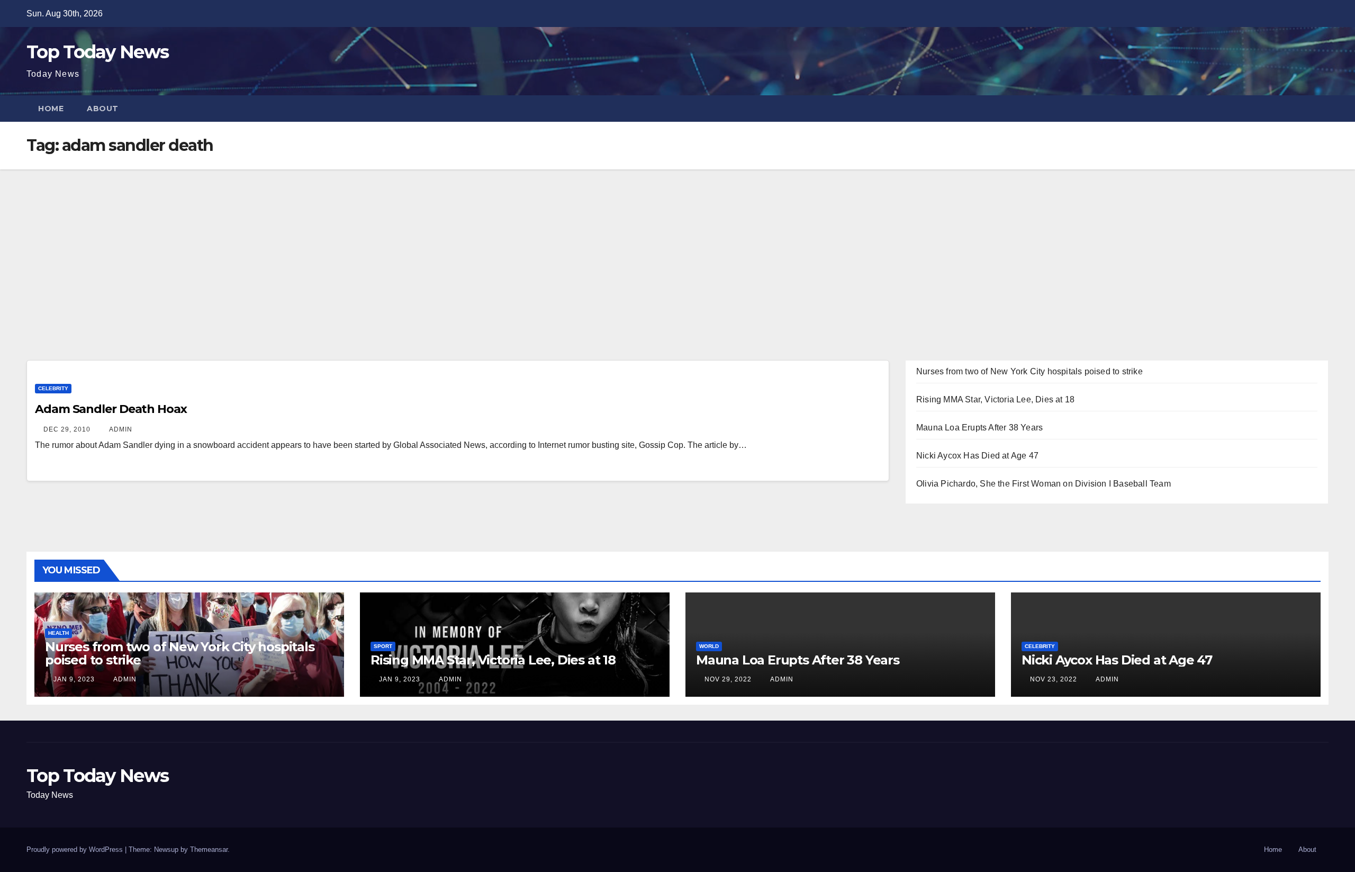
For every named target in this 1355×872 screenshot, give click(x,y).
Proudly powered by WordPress (75, 849)
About (103, 108)
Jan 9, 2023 (74, 679)
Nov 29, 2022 (728, 679)
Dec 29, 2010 (67, 429)
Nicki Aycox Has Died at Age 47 (977, 455)
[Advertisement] (677, 249)
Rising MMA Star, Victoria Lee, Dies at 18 (995, 399)
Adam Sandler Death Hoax (111, 409)
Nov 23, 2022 (1053, 679)
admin (119, 429)
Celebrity (53, 388)
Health (58, 633)
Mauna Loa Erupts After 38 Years (979, 427)
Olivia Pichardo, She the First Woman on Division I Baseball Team (1043, 483)
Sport (383, 646)
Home (51, 108)
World (709, 646)
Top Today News (97, 52)
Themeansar (209, 849)
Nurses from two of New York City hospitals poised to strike (1029, 371)
